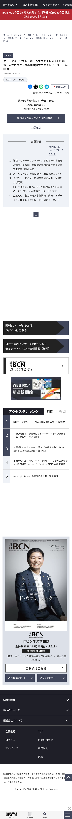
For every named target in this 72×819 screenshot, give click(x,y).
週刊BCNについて (17, 677)
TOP (40, 731)
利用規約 (43, 748)
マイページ (11, 748)
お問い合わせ (45, 740)
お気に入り (61, 86)
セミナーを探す (51, 4)
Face (29, 34)
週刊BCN (18, 34)
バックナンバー (47, 677)
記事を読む (8, 4)
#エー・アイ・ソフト (15, 79)
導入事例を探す (31, 4)
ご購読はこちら (36, 668)
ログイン (10, 740)
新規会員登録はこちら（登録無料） (36, 118)
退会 (40, 756)
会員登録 (10, 731)
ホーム (6, 34)
